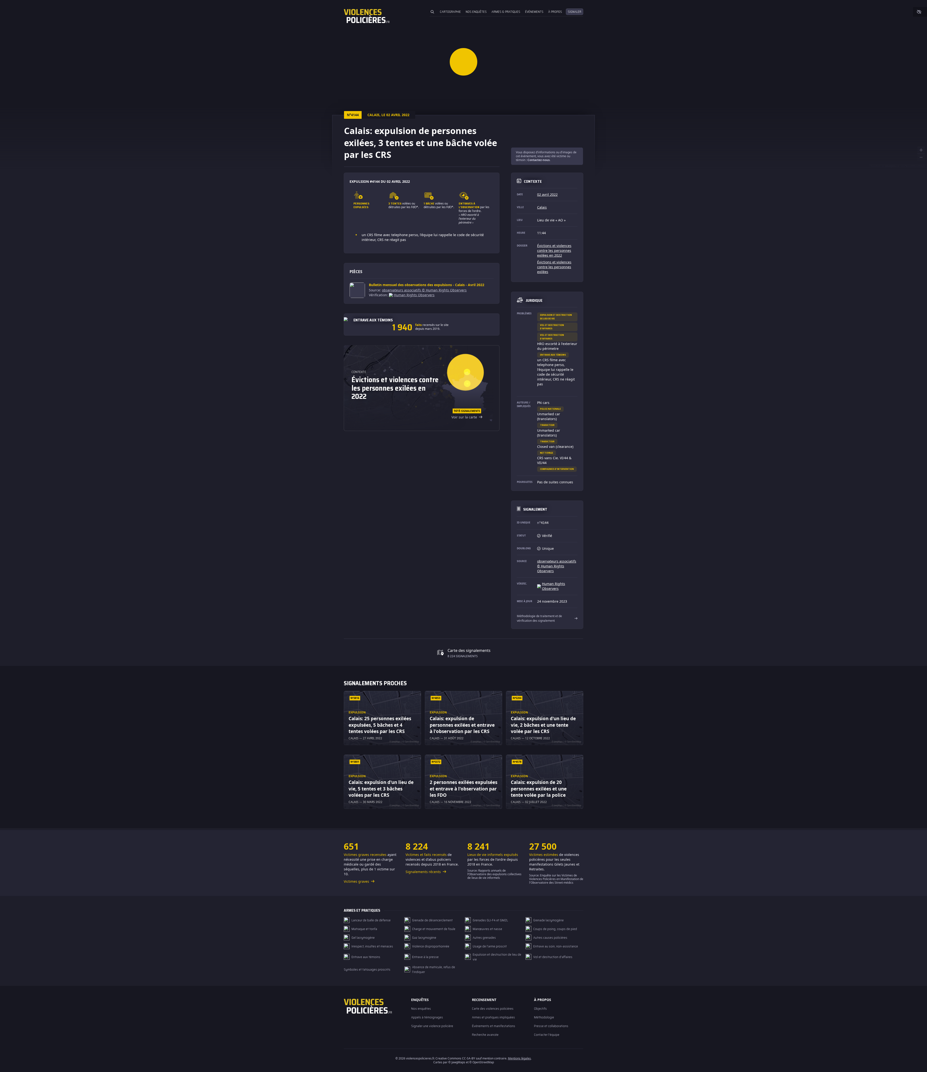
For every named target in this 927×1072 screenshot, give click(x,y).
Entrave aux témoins (553, 355)
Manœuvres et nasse (487, 928)
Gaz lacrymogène (424, 937)
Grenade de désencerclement (432, 920)
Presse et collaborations (551, 1026)
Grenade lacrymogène (548, 920)
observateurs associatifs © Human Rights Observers (424, 290)
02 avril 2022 (547, 194)
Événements (534, 11)
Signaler (574, 11)
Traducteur (547, 425)
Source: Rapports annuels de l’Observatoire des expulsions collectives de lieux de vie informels (494, 874)
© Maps (890, 166)
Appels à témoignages (427, 1017)
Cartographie (450, 11)
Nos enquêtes (476, 11)
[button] (463, 61)
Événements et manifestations (493, 1026)
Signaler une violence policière (432, 1026)
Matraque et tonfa (364, 928)
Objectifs (540, 1008)
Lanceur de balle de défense (371, 920)
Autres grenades (484, 937)
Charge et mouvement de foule (433, 928)
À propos (555, 11)
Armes (506, 11)
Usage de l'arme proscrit (490, 946)
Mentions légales (519, 1058)
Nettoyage (546, 453)
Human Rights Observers (414, 295)
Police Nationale (550, 409)
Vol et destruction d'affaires (552, 326)
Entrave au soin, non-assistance (555, 946)
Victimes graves (357, 881)
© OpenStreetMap (913, 166)
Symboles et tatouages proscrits (367, 969)
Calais (542, 207)
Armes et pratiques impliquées (493, 1017)
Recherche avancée (485, 1034)
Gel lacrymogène (363, 937)
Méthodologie (544, 1017)
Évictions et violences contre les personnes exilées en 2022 (554, 250)
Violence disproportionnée (430, 946)
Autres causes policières (550, 937)
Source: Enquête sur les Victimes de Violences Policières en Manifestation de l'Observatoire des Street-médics (556, 879)
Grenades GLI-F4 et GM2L (490, 920)
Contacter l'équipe (546, 1034)
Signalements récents (424, 871)
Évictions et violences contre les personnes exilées (554, 267)
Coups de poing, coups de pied (555, 928)
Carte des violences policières (492, 1008)
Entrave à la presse (425, 956)
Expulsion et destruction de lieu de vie (556, 316)
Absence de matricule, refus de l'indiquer (433, 969)
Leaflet (875, 166)
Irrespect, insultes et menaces (372, 946)
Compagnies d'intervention (557, 469)
